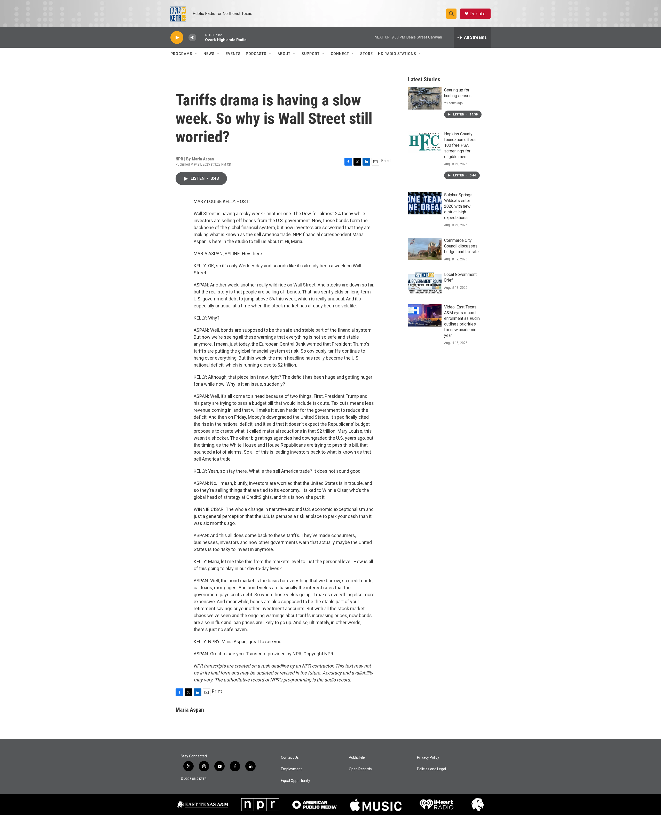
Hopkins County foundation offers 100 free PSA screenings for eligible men (460, 145)
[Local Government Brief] (425, 283)
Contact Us (290, 757)
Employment (291, 769)
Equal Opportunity (295, 781)
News (209, 54)
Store (366, 54)
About (284, 54)
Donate (477, 13)
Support (311, 54)
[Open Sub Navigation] (196, 54)
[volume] (192, 37)
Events (233, 54)
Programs (181, 54)
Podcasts (256, 54)
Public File (357, 757)
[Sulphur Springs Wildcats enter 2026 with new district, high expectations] (425, 203)
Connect (340, 54)
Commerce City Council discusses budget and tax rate (461, 246)
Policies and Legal (431, 769)
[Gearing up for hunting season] (425, 98)
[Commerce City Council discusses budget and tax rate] (425, 249)
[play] (177, 38)
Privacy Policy (428, 757)
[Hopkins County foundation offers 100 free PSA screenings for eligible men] (425, 142)
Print (386, 160)
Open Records (360, 769)
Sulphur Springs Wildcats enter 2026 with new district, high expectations (458, 206)
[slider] (200, 37)
